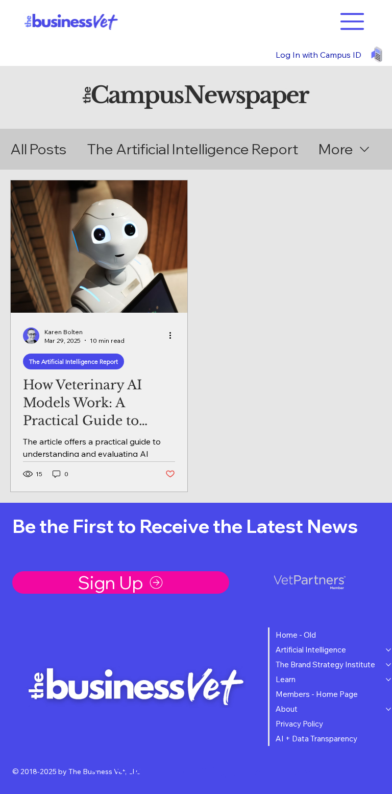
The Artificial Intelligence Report (192, 149)
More (335, 149)
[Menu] (352, 21)
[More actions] (173, 336)
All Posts (38, 149)
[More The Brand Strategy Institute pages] (388, 664)
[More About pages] (388, 709)
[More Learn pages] (388, 679)
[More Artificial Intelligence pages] (388, 649)
